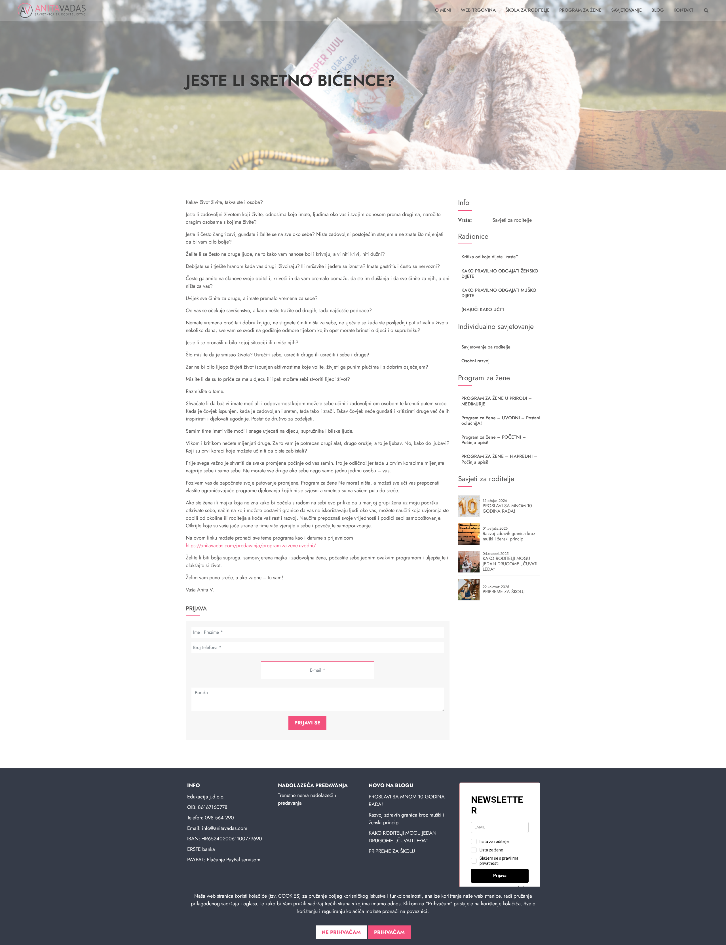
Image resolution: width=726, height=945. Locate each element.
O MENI (443, 10)
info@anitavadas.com (224, 828)
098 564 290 (219, 817)
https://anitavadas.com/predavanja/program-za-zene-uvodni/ (251, 545)
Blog (657, 10)
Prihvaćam (389, 932)
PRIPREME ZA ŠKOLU (392, 851)
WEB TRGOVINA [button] (478, 10)
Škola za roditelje (527, 10)
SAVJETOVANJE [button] (626, 10)
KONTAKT (683, 10)
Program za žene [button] (580, 10)
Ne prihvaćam (341, 932)
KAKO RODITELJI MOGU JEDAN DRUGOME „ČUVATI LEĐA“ (402, 836)
